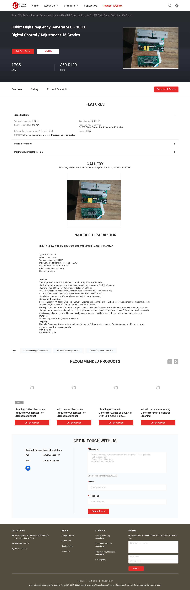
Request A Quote (166, 89)
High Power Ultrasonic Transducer (103, 545)
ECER (159, 585)
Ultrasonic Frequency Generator (44, 15)
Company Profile (68, 535)
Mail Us (48, 51)
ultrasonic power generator (101, 351)
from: (92, 482)
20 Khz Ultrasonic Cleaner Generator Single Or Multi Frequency (155, 412)
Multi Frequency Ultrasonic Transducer (105, 553)
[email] (27, 468)
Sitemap (80, 581)
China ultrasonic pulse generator (41, 585)
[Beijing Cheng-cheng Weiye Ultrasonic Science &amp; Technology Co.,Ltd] (20, 5)
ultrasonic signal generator (36, 351)
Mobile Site (93, 581)
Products (23, 15)
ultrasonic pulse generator (68, 351)
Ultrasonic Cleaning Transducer (102, 537)
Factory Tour (66, 541)
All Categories (100, 560)
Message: (93, 449)
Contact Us (66, 551)
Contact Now (98, 511)
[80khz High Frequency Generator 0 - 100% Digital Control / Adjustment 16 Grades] (150, 48)
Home (14, 15)
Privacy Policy (107, 581)
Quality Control (67, 546)
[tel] (35, 468)
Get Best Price (22, 51)
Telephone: (94, 496)
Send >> (136, 569)
